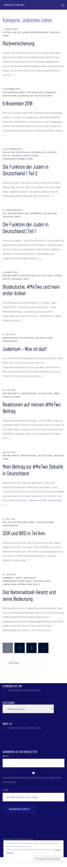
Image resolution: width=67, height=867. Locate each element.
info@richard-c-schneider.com (24, 690)
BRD (12, 152)
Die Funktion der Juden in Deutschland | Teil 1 (25, 227)
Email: (6, 789)
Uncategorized (10, 341)
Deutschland (10, 32)
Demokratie (50, 92)
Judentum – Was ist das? (25, 348)
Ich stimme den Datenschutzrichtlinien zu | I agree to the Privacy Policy (32, 779)
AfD (4, 213)
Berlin (6, 152)
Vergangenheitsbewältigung (18, 158)
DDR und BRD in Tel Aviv (24, 533)
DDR (10, 522)
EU (19, 32)
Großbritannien (39, 32)
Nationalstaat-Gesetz (29, 584)
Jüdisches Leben (43, 95)
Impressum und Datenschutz (18, 839)
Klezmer (34, 155)
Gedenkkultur (25, 95)
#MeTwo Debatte (11, 275)
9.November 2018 (17, 103)
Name (6, 755)
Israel (56, 393)
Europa (25, 32)
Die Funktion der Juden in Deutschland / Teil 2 (25, 169)
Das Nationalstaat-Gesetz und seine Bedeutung (29, 595)
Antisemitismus (35, 92)
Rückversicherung (18, 43)
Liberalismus (9, 584)
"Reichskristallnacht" (14, 92)
